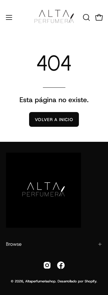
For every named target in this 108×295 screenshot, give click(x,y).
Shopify (90, 281)
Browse (14, 244)
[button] (86, 17)
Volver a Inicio (54, 120)
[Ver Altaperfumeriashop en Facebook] (60, 265)
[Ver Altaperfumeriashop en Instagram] (47, 265)
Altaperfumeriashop (40, 281)
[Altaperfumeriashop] (54, 17)
